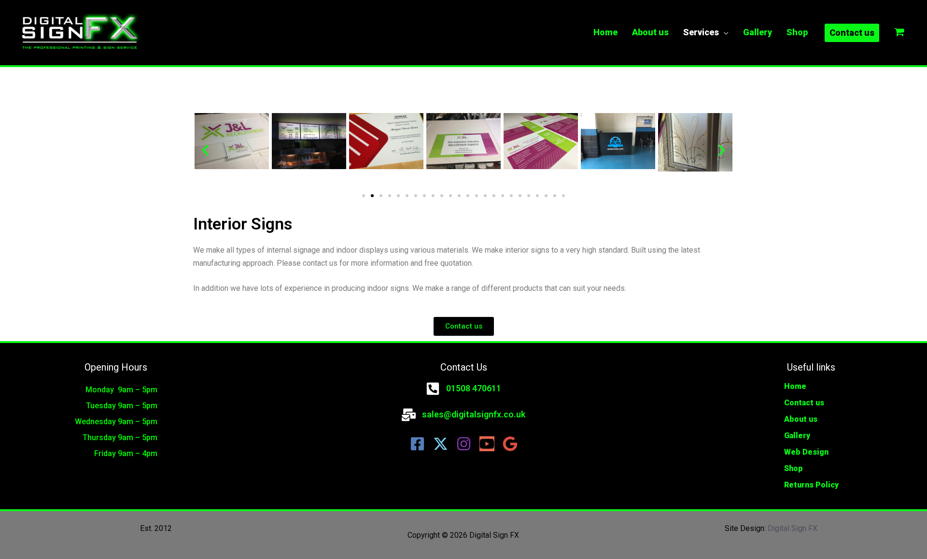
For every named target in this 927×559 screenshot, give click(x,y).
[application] (724, 32)
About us (800, 419)
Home (795, 386)
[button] (205, 150)
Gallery (797, 435)
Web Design (806, 452)
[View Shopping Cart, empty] (899, 33)
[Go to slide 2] (372, 195)
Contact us (804, 402)
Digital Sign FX (792, 528)
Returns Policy (811, 484)
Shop (793, 468)
